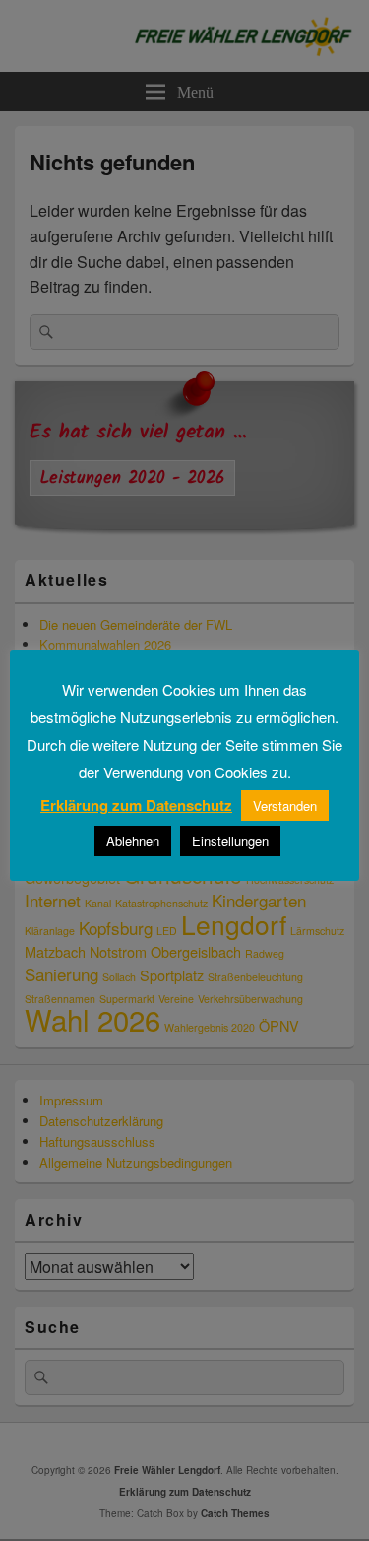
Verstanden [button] (285, 805)
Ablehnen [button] (132, 841)
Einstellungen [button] (230, 841)
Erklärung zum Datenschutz (136, 805)
